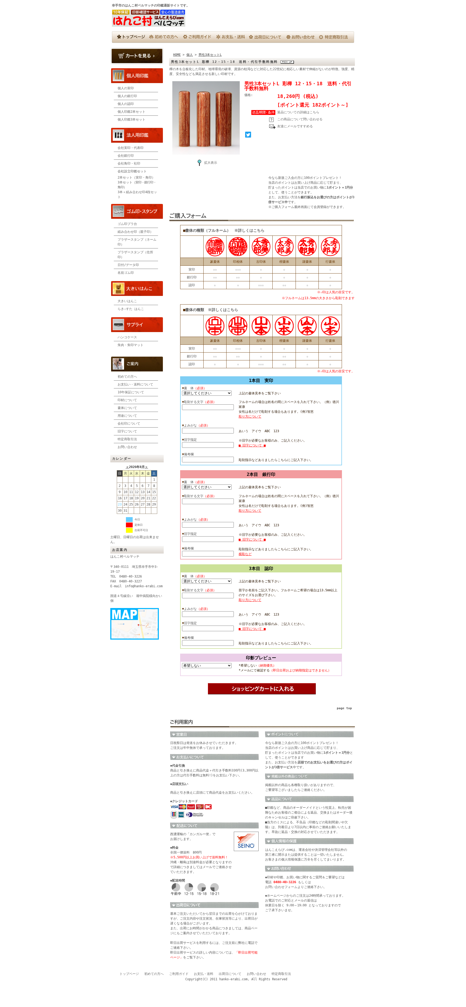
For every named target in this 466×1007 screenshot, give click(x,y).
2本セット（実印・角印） (136, 177)
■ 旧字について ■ (252, 445)
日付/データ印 (128, 265)
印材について (127, 400)
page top (344, 708)
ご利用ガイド (179, 974)
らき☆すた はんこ (131, 309)
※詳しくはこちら (249, 230)
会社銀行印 (126, 156)
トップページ (129, 974)
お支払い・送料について (135, 384)
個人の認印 (126, 104)
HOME (177, 55)
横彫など (245, 554)
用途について (127, 416)
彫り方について (250, 416)
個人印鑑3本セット (131, 119)
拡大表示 (210, 163)
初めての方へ (127, 376)
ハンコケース (127, 337)
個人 (189, 55)
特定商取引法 (127, 439)
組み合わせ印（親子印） (135, 232)
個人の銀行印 (127, 96)
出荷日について (230, 974)
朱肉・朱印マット (130, 345)
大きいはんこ (127, 301)
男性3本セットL (210, 55)
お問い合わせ (127, 447)
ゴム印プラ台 (127, 224)
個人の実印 (126, 88)
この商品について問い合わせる (300, 119)
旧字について (127, 431)
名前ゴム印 (126, 273)
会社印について (129, 423)
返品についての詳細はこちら (298, 112)
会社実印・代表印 (130, 148)
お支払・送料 (203, 974)
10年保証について (131, 392)
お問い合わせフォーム (281, 887)
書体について (127, 408)
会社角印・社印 (129, 163)
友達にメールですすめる (295, 126)
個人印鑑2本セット (131, 112)
